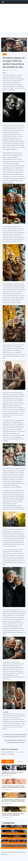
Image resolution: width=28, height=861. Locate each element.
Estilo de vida (5, 827)
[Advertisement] (14, 18)
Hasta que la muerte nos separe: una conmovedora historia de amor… (14, 741)
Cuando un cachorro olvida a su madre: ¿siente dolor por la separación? (13, 814)
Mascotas (5, 837)
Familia (4, 54)
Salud (3, 846)
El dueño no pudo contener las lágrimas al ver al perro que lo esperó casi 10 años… (15, 736)
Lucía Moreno (15, 70)
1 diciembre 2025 (7, 775)
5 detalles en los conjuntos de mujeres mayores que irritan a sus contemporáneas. (12, 772)
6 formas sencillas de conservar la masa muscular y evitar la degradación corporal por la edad (13, 786)
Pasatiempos (5, 841)
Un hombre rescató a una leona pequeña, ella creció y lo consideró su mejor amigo (13, 800)
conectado (17, 752)
